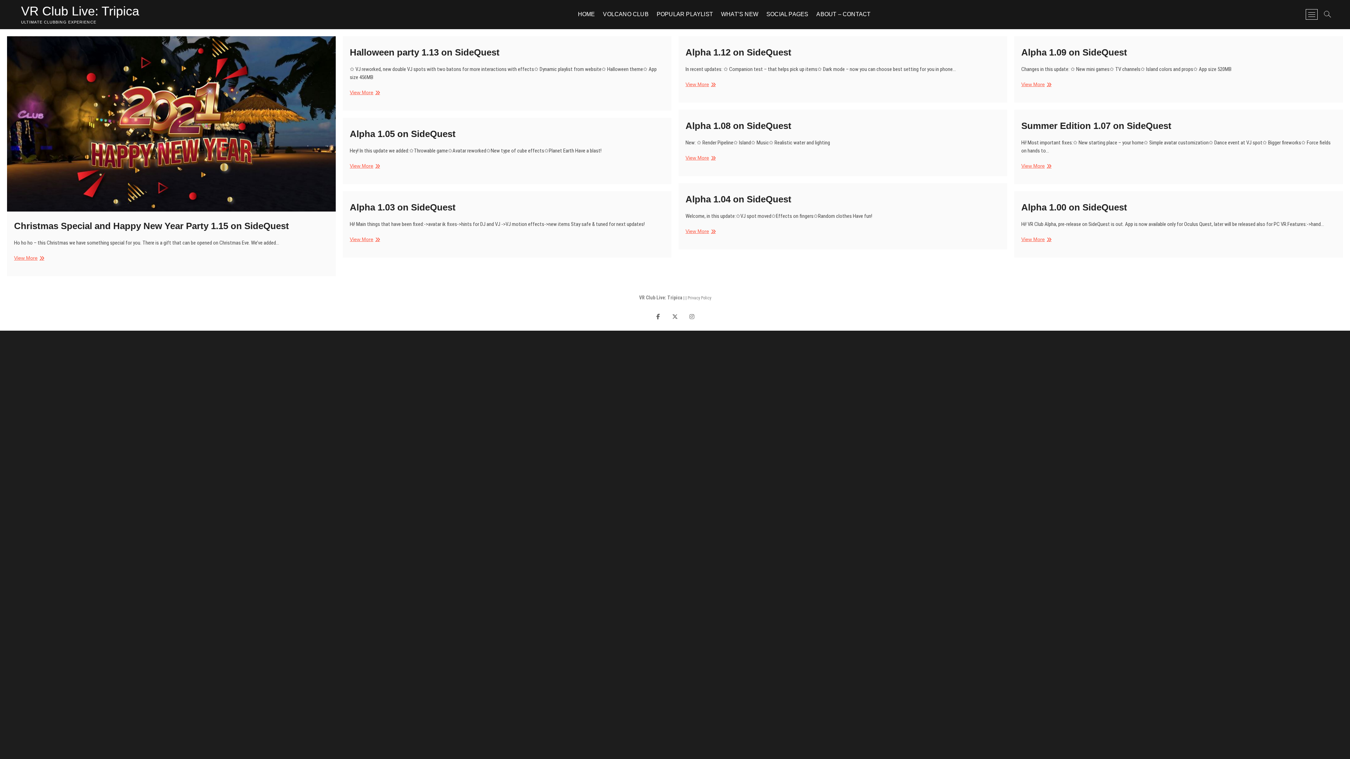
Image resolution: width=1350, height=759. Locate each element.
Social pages (787, 14)
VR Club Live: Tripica (80, 11)
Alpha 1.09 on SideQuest (1074, 52)
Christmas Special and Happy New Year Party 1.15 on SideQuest (151, 226)
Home (586, 14)
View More (28, 258)
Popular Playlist (685, 14)
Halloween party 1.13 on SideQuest (425, 52)
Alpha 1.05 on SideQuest (403, 134)
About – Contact (843, 14)
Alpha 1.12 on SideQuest (738, 52)
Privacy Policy (699, 298)
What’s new (739, 14)
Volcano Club (625, 14)
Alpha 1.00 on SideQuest (1074, 207)
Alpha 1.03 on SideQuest (403, 207)
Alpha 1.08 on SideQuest (738, 126)
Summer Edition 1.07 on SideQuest (1096, 126)
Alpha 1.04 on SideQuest (738, 199)
